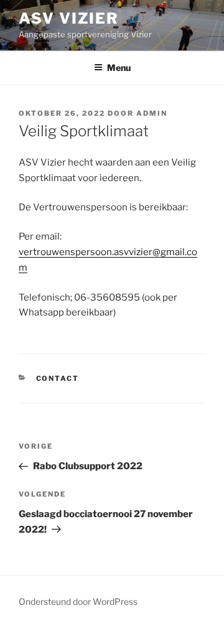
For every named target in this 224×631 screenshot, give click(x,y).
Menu (119, 67)
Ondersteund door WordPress (78, 601)
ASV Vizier (69, 18)
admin (151, 113)
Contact (58, 378)
